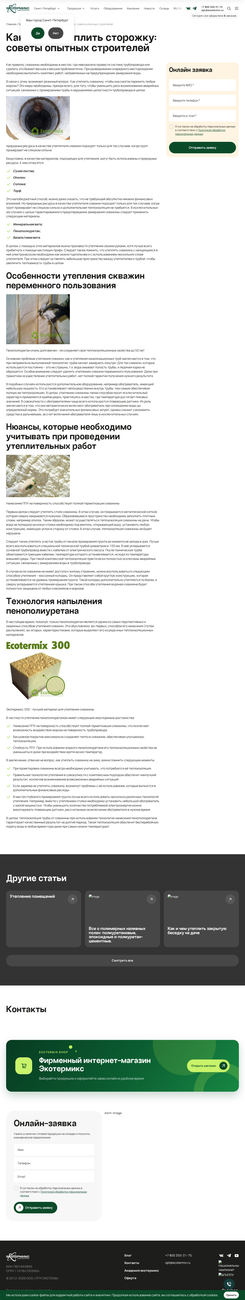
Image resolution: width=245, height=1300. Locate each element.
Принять (231, 1295)
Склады (164, 8)
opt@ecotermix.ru (212, 10)
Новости (149, 8)
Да (38, 33)
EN (179, 8)
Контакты (131, 1263)
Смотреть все (122, 960)
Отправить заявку (202, 147)
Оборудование (113, 8)
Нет (56, 33)
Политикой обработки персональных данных (200, 132)
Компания (133, 8)
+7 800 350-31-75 (212, 7)
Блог (128, 1255)
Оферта (130, 1278)
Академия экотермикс (141, 1270)
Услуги (94, 8)
